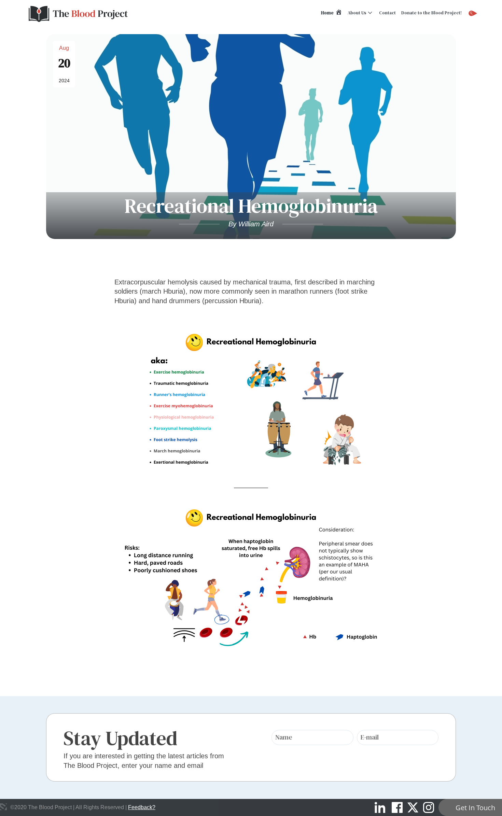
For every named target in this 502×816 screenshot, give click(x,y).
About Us (357, 13)
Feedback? (141, 807)
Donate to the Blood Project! (431, 13)
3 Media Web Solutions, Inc (3, 806)
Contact (387, 13)
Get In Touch (475, 807)
